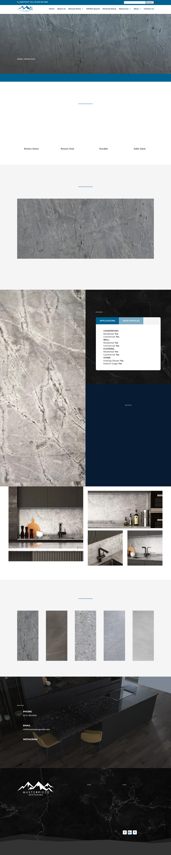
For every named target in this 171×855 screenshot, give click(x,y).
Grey (92, 274)
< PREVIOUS (81, 77)
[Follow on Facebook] (125, 832)
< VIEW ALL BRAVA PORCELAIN (31, 77)
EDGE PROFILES (131, 321)
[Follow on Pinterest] (135, 832)
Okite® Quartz (95, 803)
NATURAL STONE (128, 77)
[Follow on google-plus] (130, 832)
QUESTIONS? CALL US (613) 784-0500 (33, 2)
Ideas (136, 9)
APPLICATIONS (107, 321)
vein (98, 274)
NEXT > (92, 77)
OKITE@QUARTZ (146, 77)
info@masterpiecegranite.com (36, 729)
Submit (93, 747)
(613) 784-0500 (30, 715)
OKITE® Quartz (93, 9)
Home (51, 9)
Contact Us (149, 9)
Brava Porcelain (95, 808)
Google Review (119, 461)
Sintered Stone (109, 9)
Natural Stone (74, 9)
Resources (123, 9)
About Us (61, 9)
